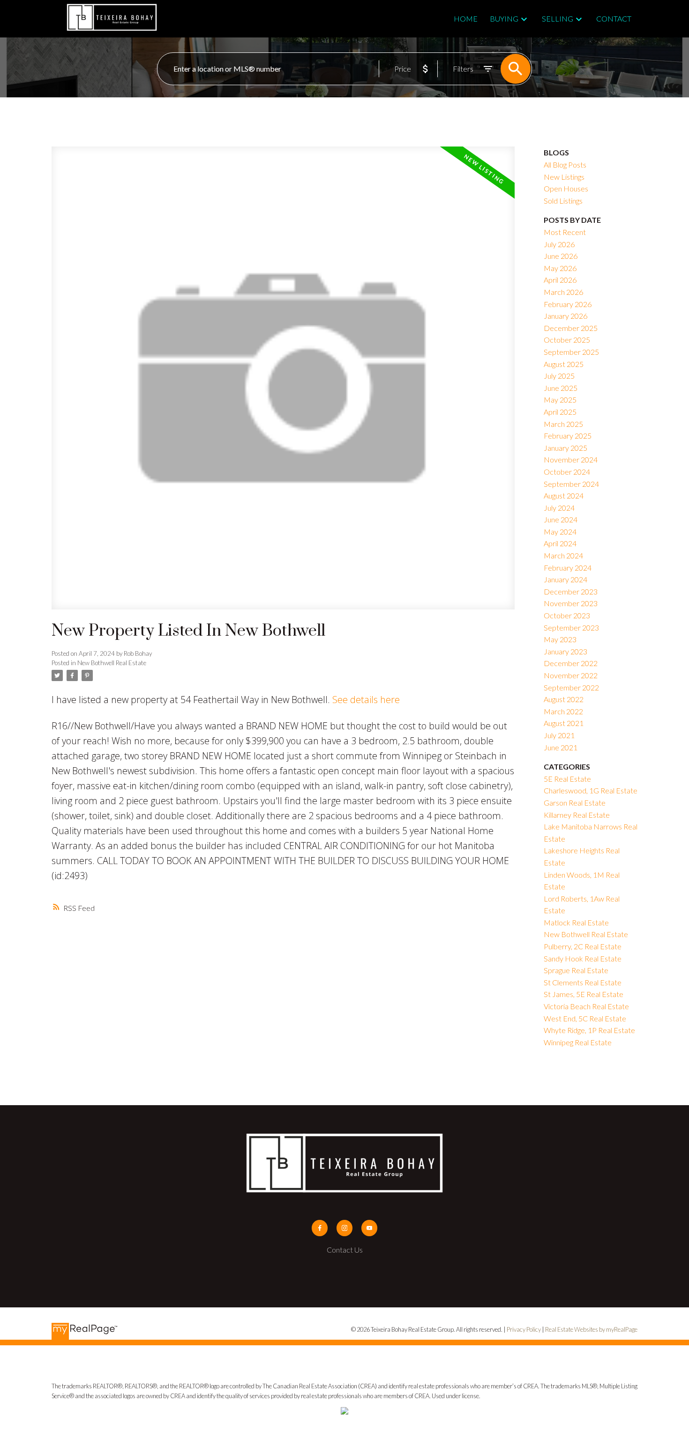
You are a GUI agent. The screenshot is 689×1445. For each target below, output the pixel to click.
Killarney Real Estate (577, 814)
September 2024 (571, 483)
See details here (366, 699)
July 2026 (559, 244)
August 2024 (564, 495)
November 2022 (571, 675)
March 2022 (563, 711)
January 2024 (565, 579)
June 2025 (560, 387)
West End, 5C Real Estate (585, 1018)
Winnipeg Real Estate (578, 1042)
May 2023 (560, 639)
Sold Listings (563, 200)
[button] (320, 1228)
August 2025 (564, 363)
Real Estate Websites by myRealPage (591, 1329)
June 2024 (560, 519)
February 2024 (568, 567)
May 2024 (560, 531)
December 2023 (571, 591)
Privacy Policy (524, 1329)
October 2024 (567, 471)
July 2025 (559, 375)
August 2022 (564, 699)
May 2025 (560, 399)
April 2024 (560, 543)
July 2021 (559, 735)
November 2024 (571, 459)
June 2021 (560, 747)
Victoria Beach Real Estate (586, 1006)
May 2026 (560, 268)
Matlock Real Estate (576, 922)
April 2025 (560, 411)
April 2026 (560, 279)
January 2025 (565, 447)
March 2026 (563, 291)
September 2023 (571, 627)
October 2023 (567, 615)
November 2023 (571, 603)
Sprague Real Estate (576, 970)
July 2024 (559, 507)
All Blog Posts (565, 164)
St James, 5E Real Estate (583, 994)
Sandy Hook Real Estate (583, 958)
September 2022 (571, 687)
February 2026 (568, 304)
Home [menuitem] (466, 18)
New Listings (564, 176)
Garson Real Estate (575, 802)
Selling (557, 18)
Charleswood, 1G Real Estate (590, 790)
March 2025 (563, 423)
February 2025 (568, 435)
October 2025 (567, 339)
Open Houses (566, 188)
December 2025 (571, 327)
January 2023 (565, 651)
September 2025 (571, 351)
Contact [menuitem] (613, 18)
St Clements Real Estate (583, 982)
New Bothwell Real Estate (111, 663)
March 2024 (563, 555)
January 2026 (565, 315)
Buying (504, 18)
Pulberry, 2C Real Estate (583, 946)
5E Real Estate (567, 778)
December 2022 (571, 663)
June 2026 (560, 255)
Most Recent (565, 231)
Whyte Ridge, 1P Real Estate (589, 1030)
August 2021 (564, 723)
